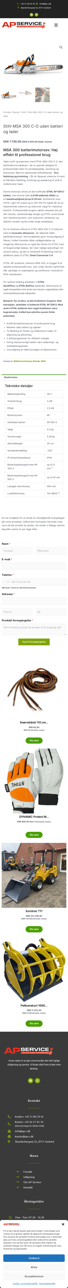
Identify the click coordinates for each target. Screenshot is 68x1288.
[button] (63, 1224)
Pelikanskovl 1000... (34, 1005)
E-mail (7, 559)
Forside (7, 112)
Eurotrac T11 (34, 911)
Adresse (8, 594)
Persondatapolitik (47, 1283)
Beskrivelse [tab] (10, 377)
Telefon (8, 574)
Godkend (34, 1258)
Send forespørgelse (34, 641)
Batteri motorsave (23, 361)
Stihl (23, 112)
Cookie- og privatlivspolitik (25, 1283)
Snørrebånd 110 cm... (34, 722)
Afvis (34, 1267)
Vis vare (34, 740)
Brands (16, 112)
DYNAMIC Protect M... (34, 816)
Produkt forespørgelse (17, 620)
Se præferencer (34, 1276)
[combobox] (6, 582)
